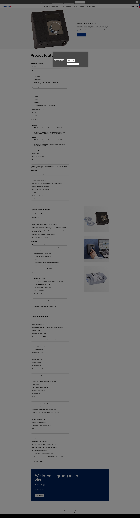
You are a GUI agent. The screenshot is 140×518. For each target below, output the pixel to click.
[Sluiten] (86, 53)
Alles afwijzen (71, 60)
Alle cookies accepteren (73, 63)
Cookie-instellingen (59, 60)
